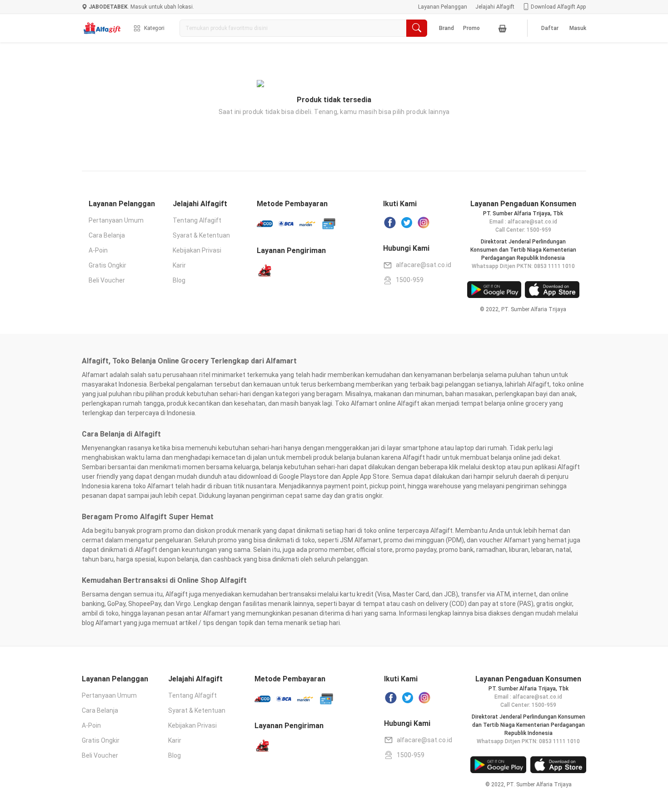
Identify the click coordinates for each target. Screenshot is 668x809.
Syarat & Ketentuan (201, 235)
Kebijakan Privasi (197, 250)
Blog (179, 280)
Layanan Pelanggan (442, 7)
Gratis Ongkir (107, 265)
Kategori (154, 28)
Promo (471, 28)
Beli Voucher (107, 280)
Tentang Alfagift (197, 220)
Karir (179, 265)
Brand (446, 28)
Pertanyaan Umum (116, 220)
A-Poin (98, 250)
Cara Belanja (107, 235)
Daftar (549, 28)
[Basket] (502, 28)
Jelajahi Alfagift (494, 7)
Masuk (577, 28)
